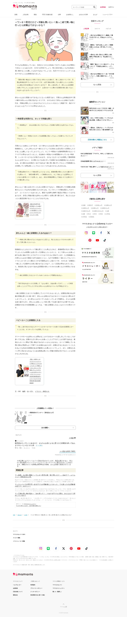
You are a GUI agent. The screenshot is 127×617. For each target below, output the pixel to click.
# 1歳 (107, 211)
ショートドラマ (107, 14)
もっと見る (97, 84)
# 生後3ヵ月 (85, 208)
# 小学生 (107, 214)
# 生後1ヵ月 (98, 205)
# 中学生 (84, 216)
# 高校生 (91, 216)
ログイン (111, 7)
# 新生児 (90, 205)
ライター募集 (16, 537)
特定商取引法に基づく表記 (37, 595)
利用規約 (32, 584)
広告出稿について (18, 591)
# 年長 (101, 214)
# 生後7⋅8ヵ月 (85, 211)
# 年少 (89, 214)
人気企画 (25, 14)
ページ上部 (63, 607)
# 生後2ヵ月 (108, 205)
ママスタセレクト (57, 584)
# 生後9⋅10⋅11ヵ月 (97, 211)
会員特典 (15, 588)
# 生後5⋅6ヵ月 (105, 208)
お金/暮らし (70, 14)
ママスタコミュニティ (30, 504)
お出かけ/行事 (83, 14)
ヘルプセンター (17, 584)
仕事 (59, 14)
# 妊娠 (83, 205)
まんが (95, 14)
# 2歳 (83, 214)
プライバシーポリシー (36, 588)
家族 (35, 14)
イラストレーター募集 (19, 541)
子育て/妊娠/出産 (47, 14)
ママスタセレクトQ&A (19, 534)
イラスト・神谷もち (42, 391)
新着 (16, 14)
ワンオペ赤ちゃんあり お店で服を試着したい (28, 505)
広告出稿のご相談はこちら (97, 139)
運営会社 (15, 595)
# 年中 (95, 214)
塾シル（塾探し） (57, 591)
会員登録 (103, 7)
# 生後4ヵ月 (95, 208)
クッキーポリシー (35, 591)
